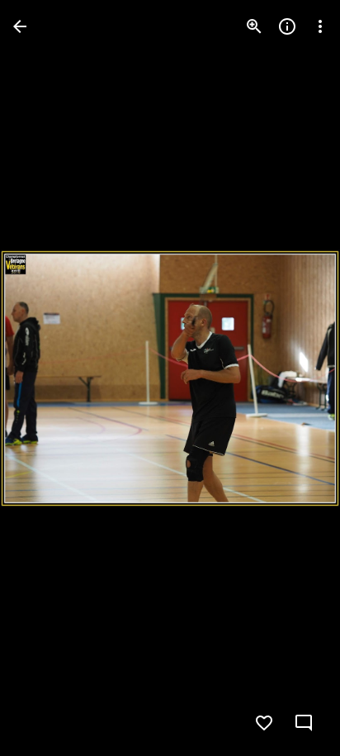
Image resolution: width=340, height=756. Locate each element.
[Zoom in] (254, 26)
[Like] (264, 723)
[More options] (320, 26)
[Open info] (287, 26)
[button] (46, 378)
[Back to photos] (20, 26)
